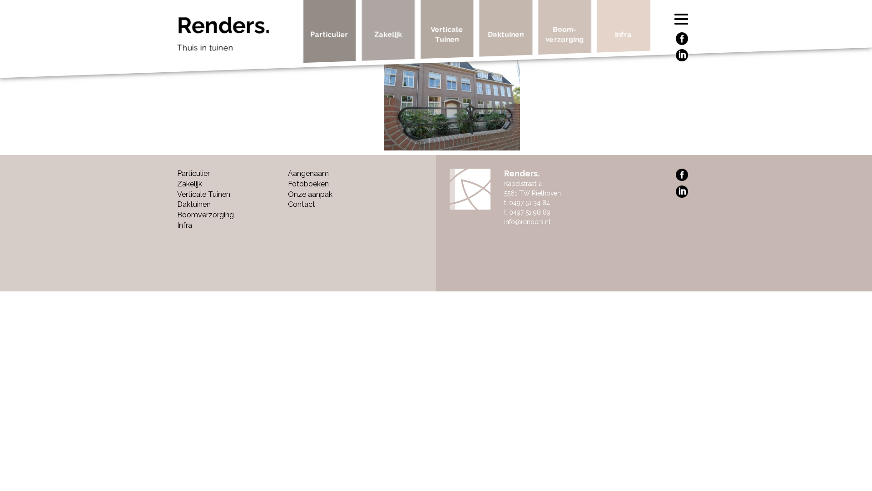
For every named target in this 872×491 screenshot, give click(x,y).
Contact (301, 204)
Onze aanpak (310, 194)
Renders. (223, 33)
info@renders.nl (527, 221)
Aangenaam (308, 173)
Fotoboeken (308, 184)
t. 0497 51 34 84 (527, 202)
